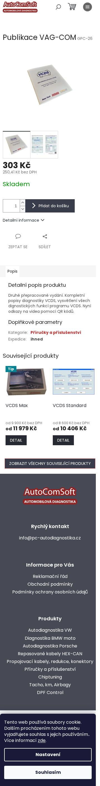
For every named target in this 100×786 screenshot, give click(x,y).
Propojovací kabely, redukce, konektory (50, 662)
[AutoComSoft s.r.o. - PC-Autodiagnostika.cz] (50, 496)
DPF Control (50, 693)
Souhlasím (48, 772)
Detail (16, 440)
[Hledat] (58, 6)
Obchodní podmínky (50, 584)
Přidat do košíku (54, 206)
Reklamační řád (50, 577)
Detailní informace (21, 220)
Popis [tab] (13, 271)
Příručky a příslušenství (56, 332)
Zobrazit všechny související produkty (50, 463)
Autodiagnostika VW (50, 630)
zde (42, 740)
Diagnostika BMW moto (50, 638)
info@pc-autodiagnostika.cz (50, 538)
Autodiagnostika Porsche (50, 646)
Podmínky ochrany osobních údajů (50, 592)
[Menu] (87, 6)
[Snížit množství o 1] (22, 209)
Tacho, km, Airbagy (50, 685)
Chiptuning (50, 677)
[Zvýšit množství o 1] (22, 202)
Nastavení (48, 754)
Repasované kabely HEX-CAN (50, 654)
